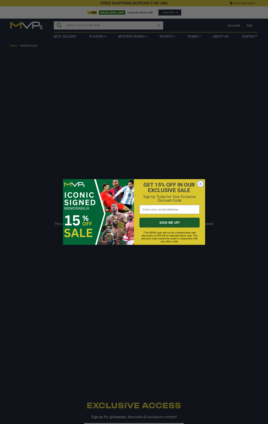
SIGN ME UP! (169, 222)
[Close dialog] (200, 184)
